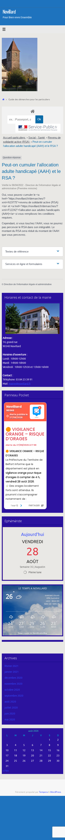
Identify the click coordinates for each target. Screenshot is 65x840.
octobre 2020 (12, 689)
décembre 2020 (13, 677)
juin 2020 (10, 713)
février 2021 (11, 666)
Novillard (9, 12)
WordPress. (55, 792)
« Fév (6, 770)
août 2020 (10, 701)
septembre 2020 (14, 695)
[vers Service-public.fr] (37, 128)
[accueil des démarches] (32, 111)
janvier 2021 (12, 671)
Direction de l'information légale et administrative (28, 284)
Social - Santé (37, 137)
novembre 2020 (13, 683)
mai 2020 (10, 719)
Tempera (43, 792)
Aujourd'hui (32, 534)
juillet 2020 (11, 707)
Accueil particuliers (14, 137)
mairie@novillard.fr (20, 383)
